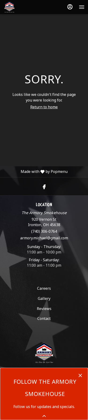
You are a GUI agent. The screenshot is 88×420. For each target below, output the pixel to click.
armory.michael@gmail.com (44, 238)
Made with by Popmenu (34, 171)
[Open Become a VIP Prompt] (44, 416)
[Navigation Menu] (82, 7)
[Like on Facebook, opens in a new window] (44, 186)
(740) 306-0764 (44, 231)
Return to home (44, 107)
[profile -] (70, 7)
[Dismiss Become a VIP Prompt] (80, 375)
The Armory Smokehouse (44, 353)
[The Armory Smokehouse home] (25, 7)
